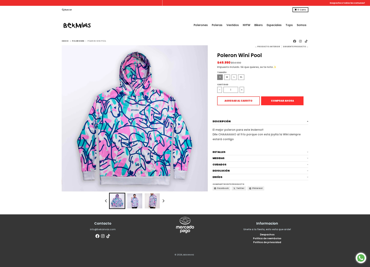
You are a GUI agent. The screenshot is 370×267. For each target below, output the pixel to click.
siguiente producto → (295, 46)
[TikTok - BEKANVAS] (306, 41)
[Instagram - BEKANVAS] (300, 41)
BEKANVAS (188, 254)
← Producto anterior (267, 46)
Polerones (78, 41)
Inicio (65, 41)
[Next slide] (163, 201)
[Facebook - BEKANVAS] (295, 41)
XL (241, 77)
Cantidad (222, 84)
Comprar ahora (282, 100)
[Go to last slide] (106, 201)
